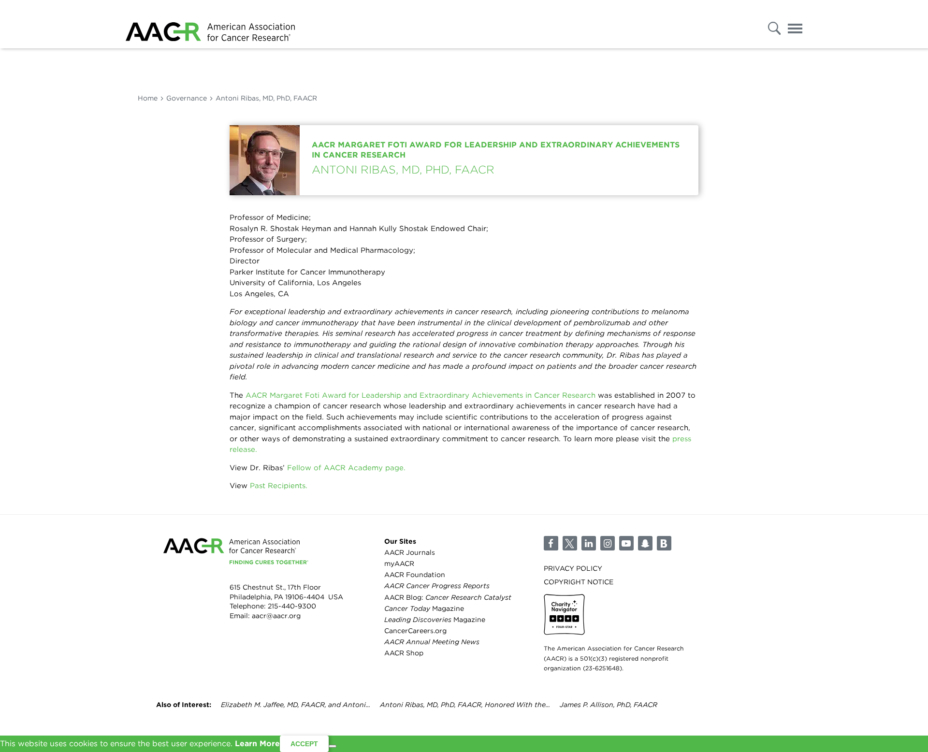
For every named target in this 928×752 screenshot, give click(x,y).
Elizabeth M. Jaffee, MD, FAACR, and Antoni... (295, 705)
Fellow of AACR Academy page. (346, 467)
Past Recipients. (278, 485)
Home (148, 98)
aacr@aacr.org (276, 616)
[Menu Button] (795, 25)
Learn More (257, 743)
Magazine (424, 608)
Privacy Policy (573, 568)
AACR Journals (409, 552)
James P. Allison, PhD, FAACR (608, 705)
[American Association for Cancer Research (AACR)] (210, 24)
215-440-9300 (292, 606)
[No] (332, 746)
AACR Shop (403, 653)
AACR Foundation (414, 574)
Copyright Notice (578, 582)
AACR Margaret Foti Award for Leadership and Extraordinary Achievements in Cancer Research (420, 395)
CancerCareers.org (415, 631)
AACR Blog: (447, 597)
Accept (304, 744)
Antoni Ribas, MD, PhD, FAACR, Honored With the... (465, 705)
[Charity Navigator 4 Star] (564, 614)
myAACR (399, 563)
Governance (186, 98)
